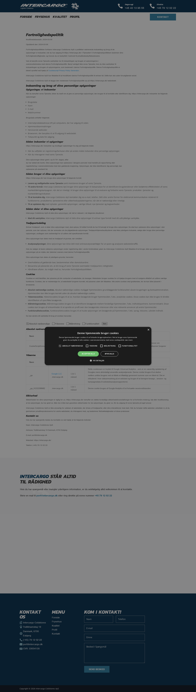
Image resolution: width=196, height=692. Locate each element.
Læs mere (129, 340)
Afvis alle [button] (109, 354)
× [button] (148, 330)
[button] (98, 360)
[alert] (98, 346)
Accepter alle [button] (88, 354)
